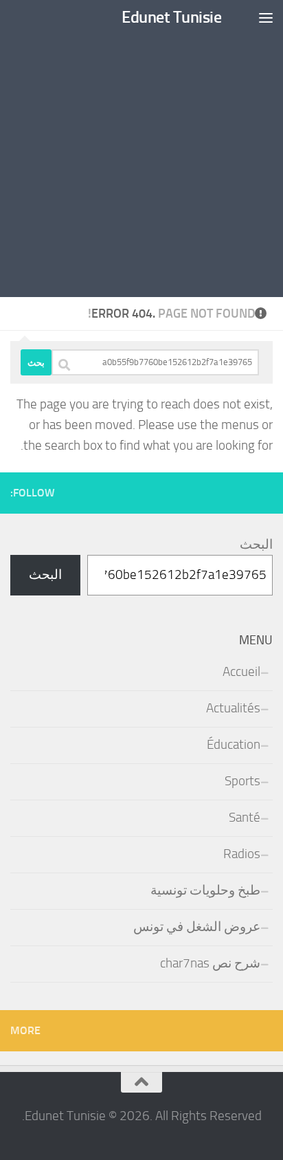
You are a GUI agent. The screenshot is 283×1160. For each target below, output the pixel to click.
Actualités (233, 708)
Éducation (233, 744)
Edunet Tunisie (171, 17)
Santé (244, 817)
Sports (242, 781)
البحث (256, 544)
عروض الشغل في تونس (196, 926)
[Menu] (266, 17)
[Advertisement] (141, 148)
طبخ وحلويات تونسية (205, 890)
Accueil (241, 671)
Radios (241, 854)
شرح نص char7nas (210, 963)
